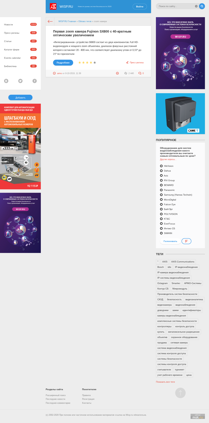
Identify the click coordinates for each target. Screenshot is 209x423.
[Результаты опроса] (186, 241)
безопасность (174, 299)
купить (160, 331)
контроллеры (164, 326)
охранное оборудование (184, 337)
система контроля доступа (171, 353)
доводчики (163, 310)
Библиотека (19, 66)
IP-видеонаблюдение (186, 267)
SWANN (167, 233)
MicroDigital (169, 199)
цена (189, 375)
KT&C (166, 218)
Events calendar (19, 58)
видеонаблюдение (185, 304)
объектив (162, 337)
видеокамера (164, 304)
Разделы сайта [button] (54, 389)
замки (175, 310)
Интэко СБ (169, 228)
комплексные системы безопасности (177, 321)
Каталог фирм (19, 49)
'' (157, 261)
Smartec (176, 283)
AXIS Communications (182, 261)
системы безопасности (169, 358)
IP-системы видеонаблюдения (173, 277)
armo (59, 73)
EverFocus (169, 223)
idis (169, 267)
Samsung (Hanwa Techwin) (177, 194)
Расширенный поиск (56, 395)
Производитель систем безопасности (177, 294)
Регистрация (88, 399)
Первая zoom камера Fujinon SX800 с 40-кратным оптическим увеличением (92, 33)
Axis (165, 175)
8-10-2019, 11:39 (73, 73)
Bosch (160, 267)
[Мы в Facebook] (34, 81)
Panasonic (169, 190)
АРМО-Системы (192, 283)
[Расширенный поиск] (196, 6)
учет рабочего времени (169, 375)
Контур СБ (163, 288)
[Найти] (202, 6)
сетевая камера (179, 342)
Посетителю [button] (89, 389)
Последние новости (55, 399)
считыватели (164, 369)
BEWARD (168, 185)
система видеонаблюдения (172, 348)
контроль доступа (184, 326)
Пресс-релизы (19, 33)
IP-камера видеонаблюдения (173, 272)
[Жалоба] (118, 73)
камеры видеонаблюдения (171, 315)
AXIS (164, 261)
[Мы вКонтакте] (6, 81)
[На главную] (50, 21)
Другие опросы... (168, 159)
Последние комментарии (58, 403)
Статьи (19, 41)
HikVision (168, 166)
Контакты (86, 403)
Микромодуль (179, 288)
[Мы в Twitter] (20, 81)
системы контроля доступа (171, 364)
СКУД (160, 299)
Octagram (162, 283)
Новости (20, 24)
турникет (179, 369)
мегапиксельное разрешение (184, 331)
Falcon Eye (169, 204)
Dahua (167, 170)
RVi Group (169, 180)
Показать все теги (165, 381)
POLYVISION (170, 214)
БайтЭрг (168, 209)
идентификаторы (192, 310)
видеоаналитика (194, 299)
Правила (86, 395)
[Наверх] (180, 393)
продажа (162, 342)
